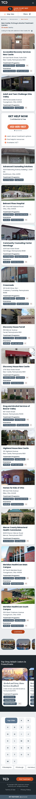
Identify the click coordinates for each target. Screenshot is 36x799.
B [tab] (28, 720)
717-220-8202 (10, 9)
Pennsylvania (14, 19)
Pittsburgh (20, 767)
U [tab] (21, 754)
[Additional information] (32, 30)
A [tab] (21, 720)
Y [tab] (14, 761)
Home (4, 19)
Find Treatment (25, 779)
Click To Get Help (21, 8)
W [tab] (8, 761)
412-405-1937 (18, 126)
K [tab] (7, 741)
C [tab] (7, 727)
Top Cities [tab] (11, 720)
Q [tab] (21, 748)
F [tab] (28, 727)
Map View (10, 14)
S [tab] (7, 754)
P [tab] (14, 748)
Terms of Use (10, 790)
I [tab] (21, 734)
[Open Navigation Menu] (33, 3)
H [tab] (14, 734)
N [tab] (28, 741)
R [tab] (28, 748)
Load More (18, 632)
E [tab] (21, 727)
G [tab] (7, 734)
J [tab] (28, 734)
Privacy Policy (26, 790)
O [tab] (7, 748)
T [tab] (14, 754)
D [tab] (14, 727)
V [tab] (28, 754)
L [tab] (14, 741)
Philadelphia (6, 767)
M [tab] (21, 741)
